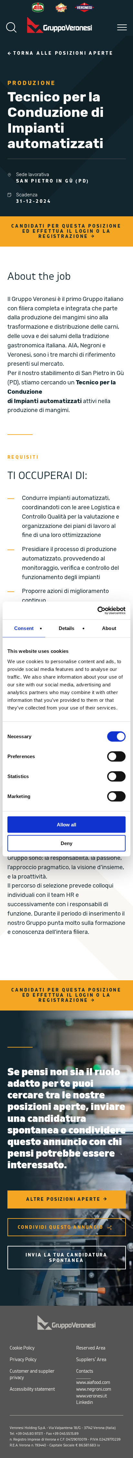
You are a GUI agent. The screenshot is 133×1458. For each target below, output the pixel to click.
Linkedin (84, 1402)
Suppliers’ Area (91, 1359)
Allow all (66, 824)
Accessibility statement (32, 1389)
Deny (66, 843)
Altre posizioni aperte (63, 1199)
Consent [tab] (24, 628)
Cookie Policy (22, 1348)
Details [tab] (67, 628)
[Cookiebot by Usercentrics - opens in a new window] (97, 610)
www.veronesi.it (91, 1396)
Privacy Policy (23, 1359)
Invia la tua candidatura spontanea (66, 1257)
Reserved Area (90, 1348)
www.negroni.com (93, 1389)
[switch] (116, 756)
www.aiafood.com (93, 1382)
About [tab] (109, 628)
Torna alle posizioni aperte (63, 53)
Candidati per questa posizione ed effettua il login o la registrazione (66, 231)
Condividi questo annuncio (60, 1227)
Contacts (84, 1371)
